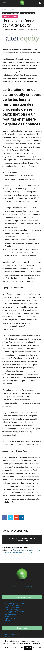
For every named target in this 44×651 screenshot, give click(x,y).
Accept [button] (28, 648)
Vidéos (7, 620)
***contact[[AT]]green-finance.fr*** (22, 586)
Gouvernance (15, 13)
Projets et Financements (10, 16)
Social (6, 616)
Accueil (4, 9)
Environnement (10, 614)
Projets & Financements (14, 609)
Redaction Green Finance (14, 29)
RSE (21, 153)
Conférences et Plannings (14, 611)
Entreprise (13, 9)
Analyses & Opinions (12, 605)
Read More (37, 647)
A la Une (7, 613)
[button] (40, 3)
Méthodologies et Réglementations (18, 603)
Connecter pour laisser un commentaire (22, 539)
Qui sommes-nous (11, 634)
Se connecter (9, 636)
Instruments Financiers (27, 13)
